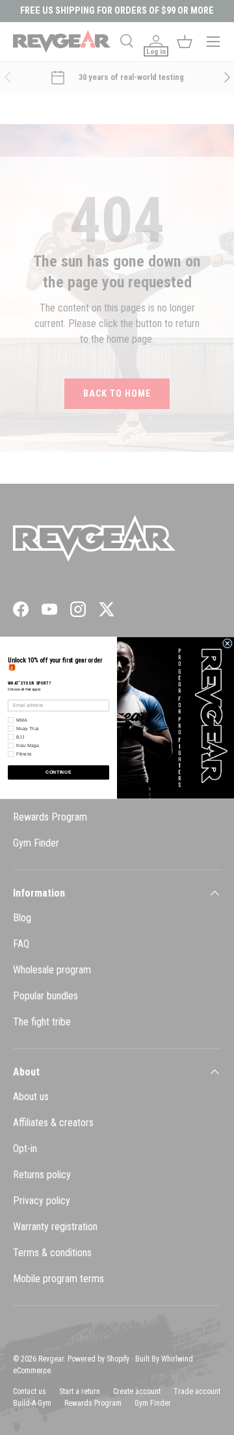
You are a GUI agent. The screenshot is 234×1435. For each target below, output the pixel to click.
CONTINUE (58, 771)
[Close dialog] (227, 643)
